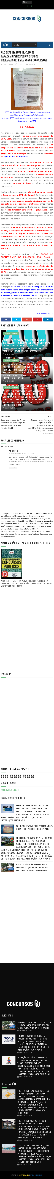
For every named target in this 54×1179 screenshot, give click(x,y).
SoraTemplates (24, 1175)
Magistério (33, 64)
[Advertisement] (20, 629)
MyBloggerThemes (36, 1175)
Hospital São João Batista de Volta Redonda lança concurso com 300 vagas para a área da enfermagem (33, 867)
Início (6, 44)
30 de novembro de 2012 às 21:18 (22, 454)
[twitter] (27, 6)
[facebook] (22, 6)
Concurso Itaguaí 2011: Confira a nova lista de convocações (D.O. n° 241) (34, 827)
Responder (13, 468)
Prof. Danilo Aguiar (10, 789)
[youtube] (31, 6)
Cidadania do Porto (11, 334)
